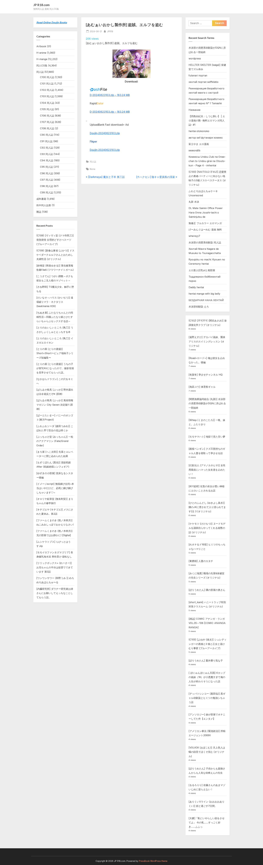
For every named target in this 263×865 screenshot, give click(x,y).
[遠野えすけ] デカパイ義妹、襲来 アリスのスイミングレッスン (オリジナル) (207, 341)
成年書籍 (41, 198)
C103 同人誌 (47, 96)
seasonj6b (194, 150)
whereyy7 (194, 235)
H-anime (41, 52)
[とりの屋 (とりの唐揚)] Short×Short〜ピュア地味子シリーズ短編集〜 (54, 353)
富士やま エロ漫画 (199, 144)
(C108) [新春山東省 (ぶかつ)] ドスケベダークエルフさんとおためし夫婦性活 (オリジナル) (55, 255)
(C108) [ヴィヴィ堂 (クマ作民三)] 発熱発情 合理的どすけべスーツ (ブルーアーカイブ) (55, 240)
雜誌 (38, 211)
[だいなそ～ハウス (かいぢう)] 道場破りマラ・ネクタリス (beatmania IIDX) (54, 302)
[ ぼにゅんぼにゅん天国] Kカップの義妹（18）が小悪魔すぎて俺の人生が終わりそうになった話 (207, 677)
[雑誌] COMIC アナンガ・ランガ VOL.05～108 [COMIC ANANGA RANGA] (207, 623)
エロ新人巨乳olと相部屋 (202, 270)
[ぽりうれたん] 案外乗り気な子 (206, 660)
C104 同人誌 (47, 102)
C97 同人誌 (46, 179)
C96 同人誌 (46, 173)
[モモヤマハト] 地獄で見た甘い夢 (207, 436)
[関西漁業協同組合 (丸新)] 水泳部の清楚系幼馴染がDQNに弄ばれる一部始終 (207, 403)
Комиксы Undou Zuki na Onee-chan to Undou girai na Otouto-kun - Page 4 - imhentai (207, 161)
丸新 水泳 (194, 201)
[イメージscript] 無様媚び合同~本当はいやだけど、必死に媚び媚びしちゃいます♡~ (55, 488)
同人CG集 (41, 65)
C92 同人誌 (46, 147)
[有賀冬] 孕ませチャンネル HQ (206, 374)
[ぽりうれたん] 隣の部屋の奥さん (207, 589)
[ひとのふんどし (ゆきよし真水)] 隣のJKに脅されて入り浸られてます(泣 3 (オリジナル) (207, 507)
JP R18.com (41, 5)
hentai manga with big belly (204, 293)
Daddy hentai (196, 287)
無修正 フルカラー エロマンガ (205, 223)
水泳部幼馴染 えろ (199, 306)
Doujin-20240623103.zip (105, 133)
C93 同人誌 (46, 154)
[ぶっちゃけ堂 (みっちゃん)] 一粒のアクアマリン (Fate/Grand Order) (54, 441)
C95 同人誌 (46, 166)
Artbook (41, 46)
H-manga (41, 59)
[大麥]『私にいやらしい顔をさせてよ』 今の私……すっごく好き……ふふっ (206, 822)
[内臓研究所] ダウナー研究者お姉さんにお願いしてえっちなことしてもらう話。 (54, 593)
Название (194, 109)
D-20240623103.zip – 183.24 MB (110, 95)
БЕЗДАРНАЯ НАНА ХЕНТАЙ (206, 300)
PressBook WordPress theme (153, 861)
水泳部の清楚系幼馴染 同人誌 (205, 242)
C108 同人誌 (47, 128)
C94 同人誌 (46, 160)
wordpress (195, 58)
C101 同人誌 (47, 83)
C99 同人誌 (46, 192)
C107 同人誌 (47, 122)
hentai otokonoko (199, 131)
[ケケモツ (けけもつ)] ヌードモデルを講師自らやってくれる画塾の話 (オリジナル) (207, 528)
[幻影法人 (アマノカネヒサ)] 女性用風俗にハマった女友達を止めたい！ (207, 469)
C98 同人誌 (46, 186)
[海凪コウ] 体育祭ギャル (202, 386)
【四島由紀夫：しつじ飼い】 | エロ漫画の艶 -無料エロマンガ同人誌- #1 (207, 120)
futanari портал (198, 75)
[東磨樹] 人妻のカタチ (201, 561)
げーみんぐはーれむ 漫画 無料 (205, 229)
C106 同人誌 (47, 115)
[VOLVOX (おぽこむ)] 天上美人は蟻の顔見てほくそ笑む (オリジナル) (207, 752)
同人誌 (93, 161)
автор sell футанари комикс (206, 137)
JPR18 (110, 31)
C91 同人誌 (46, 141)
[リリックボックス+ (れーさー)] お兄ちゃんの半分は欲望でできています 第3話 (54, 567)
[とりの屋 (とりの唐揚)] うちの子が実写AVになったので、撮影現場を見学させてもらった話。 (55, 368)
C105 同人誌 (47, 109)
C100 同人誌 (47, 77)
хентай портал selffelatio (203, 81)
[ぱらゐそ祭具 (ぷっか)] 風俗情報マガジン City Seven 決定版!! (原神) (54, 404)
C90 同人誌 (46, 134)
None (92, 169)
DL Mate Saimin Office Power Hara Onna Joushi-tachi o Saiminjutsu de (206, 212)
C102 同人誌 (47, 89)
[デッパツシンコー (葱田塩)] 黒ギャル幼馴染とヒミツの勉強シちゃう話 (207, 698)
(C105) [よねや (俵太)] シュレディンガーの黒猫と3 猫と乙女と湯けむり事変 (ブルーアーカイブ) (207, 644)
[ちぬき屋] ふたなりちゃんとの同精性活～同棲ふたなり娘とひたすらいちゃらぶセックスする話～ (54, 317)
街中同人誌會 (43, 205)
